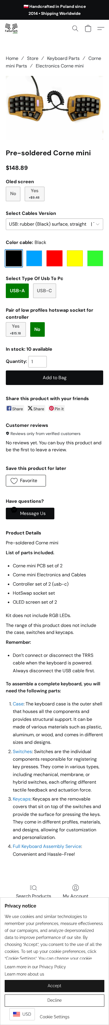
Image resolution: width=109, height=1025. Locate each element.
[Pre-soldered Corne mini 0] (54, 108)
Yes (34, 193)
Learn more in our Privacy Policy (35, 967)
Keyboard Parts (63, 58)
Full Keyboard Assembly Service (47, 846)
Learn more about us (24, 974)
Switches (22, 751)
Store (32, 58)
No (13, 193)
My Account (75, 896)
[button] (12, 28)
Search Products (33, 896)
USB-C (44, 291)
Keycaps (22, 799)
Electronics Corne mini (60, 66)
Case (18, 704)
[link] (54, 1014)
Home (12, 58)
